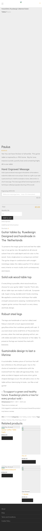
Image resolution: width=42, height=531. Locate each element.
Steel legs (18, 420)
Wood (24, 420)
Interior (8, 420)
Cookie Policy (6, 521)
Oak (13, 420)
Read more (7, 438)
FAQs (3, 513)
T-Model (25, 494)
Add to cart (7, 218)
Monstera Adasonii (9, 469)
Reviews (5, 228)
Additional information (10, 225)
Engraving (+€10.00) (8, 191)
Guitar (3, 420)
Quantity (4, 210)
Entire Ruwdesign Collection (15, 9)
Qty (8, 210)
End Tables (23, 417)
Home (3, 9)
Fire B (24, 456)
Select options (28, 462)
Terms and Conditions (9, 517)
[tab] (21, 221)
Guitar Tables (31, 417)
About (3, 509)
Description (6, 221)
